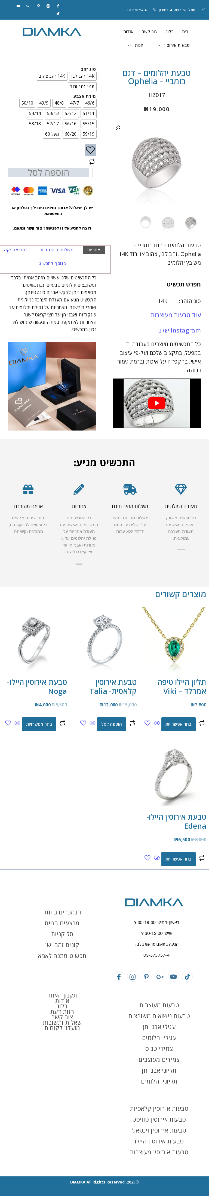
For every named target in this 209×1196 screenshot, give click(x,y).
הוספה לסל (48, 172)
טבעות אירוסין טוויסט (159, 1119)
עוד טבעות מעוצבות (176, 315)
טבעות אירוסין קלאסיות (159, 1108)
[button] (118, 128)
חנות (139, 45)
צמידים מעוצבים (159, 1059)
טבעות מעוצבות (159, 1005)
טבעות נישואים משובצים (159, 1016)
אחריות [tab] (93, 250)
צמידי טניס (159, 1048)
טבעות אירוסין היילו (159, 1141)
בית (185, 31)
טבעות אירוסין (177, 45)
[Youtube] (173, 976)
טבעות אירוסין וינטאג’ (159, 1130)
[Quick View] (156, 723)
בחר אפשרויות (178, 724)
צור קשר (150, 31)
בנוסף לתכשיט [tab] (52, 263)
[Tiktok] (58, 13)
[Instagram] (48, 6)
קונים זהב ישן (62, 945)
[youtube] (18, 6)
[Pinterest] (38, 6)
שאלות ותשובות (62, 1022)
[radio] (82, 76)
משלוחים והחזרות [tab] (57, 250)
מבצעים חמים (62, 923)
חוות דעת (62, 1011)
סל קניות (62, 934)
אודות (128, 31)
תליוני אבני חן (159, 1070)
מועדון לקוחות (62, 1027)
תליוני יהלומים (159, 1081)
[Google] (28, 6)
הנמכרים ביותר (62, 912)
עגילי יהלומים (159, 1037)
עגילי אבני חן (159, 1027)
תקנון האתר (62, 995)
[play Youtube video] (157, 403)
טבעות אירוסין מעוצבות (159, 1152)
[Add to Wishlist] (90, 150)
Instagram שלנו (179, 330)
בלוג (170, 31)
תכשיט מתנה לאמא (62, 955)
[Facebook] (58, 6)
